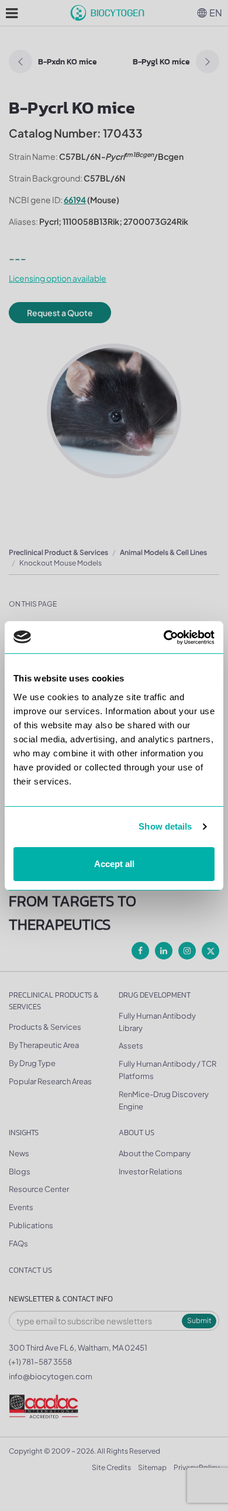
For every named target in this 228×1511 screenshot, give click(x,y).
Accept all (114, 864)
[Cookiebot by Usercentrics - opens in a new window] (164, 637)
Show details (165, 826)
